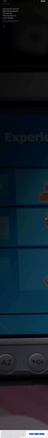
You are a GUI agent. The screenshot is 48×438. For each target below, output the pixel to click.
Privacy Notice (10, 436)
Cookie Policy (6, 436)
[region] (24, 434)
